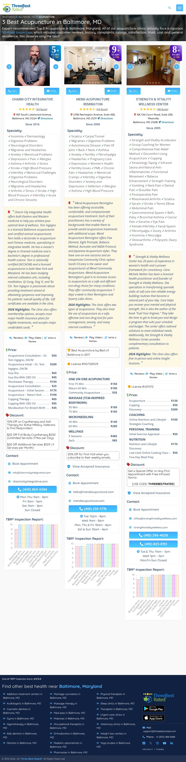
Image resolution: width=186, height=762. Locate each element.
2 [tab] (29, 82)
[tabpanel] (32, 68)
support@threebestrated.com (159, 731)
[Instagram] (157, 743)
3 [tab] (32, 82)
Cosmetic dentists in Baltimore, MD (17, 710)
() (41, 109)
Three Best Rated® (31, 758)
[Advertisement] (93, 649)
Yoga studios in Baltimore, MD (114, 744)
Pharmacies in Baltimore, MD (70, 752)
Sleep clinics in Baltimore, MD (117, 703)
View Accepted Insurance (87, 466)
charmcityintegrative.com (30, 481)
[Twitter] (150, 743)
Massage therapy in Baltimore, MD (63, 705)
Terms (160, 749)
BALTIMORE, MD (27, 17)
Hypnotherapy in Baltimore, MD (21, 726)
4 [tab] (35, 82)
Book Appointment (25, 463)
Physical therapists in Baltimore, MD (111, 695)
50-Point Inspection (17, 32)
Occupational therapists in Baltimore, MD (67, 726)
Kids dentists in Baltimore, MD (20, 735)
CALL (14, 90)
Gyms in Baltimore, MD (20, 718)
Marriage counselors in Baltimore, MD (65, 695)
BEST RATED (9, 17)
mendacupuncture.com (88, 501)
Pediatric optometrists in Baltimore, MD (66, 744)
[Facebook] (144, 743)
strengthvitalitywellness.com (151, 527)
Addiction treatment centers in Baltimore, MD (22, 695)
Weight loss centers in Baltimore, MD (111, 735)
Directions (46, 118)
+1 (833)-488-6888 (165, 736)
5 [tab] (38, 82)
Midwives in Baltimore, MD (68, 718)
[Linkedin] (171, 743)
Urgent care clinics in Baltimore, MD (111, 716)
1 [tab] (26, 82)
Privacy (148, 749)
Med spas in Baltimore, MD (69, 712)
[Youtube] (164, 743)
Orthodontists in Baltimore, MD (67, 735)
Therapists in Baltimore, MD (116, 709)
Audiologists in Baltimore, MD (23, 703)
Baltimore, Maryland (80, 686)
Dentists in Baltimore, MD (21, 743)
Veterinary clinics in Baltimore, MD (116, 726)
